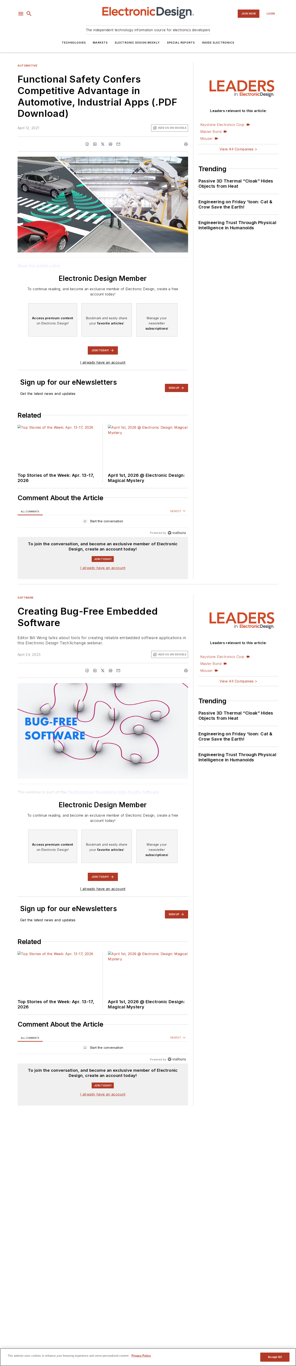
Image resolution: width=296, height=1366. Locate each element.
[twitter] (103, 144)
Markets (100, 42)
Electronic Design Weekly (137, 42)
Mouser (206, 138)
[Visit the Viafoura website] (177, 533)
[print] (186, 144)
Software (26, 597)
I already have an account (102, 362)
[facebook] (87, 144)
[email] (118, 144)
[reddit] (110, 144)
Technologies (74, 42)
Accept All (275, 1357)
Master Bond (210, 131)
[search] (29, 13)
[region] (103, 522)
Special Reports (181, 42)
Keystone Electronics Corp (222, 124)
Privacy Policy (141, 1355)
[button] (21, 13)
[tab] (30, 511)
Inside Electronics (218, 42)
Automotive (27, 65)
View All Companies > (238, 149)
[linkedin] (95, 144)
